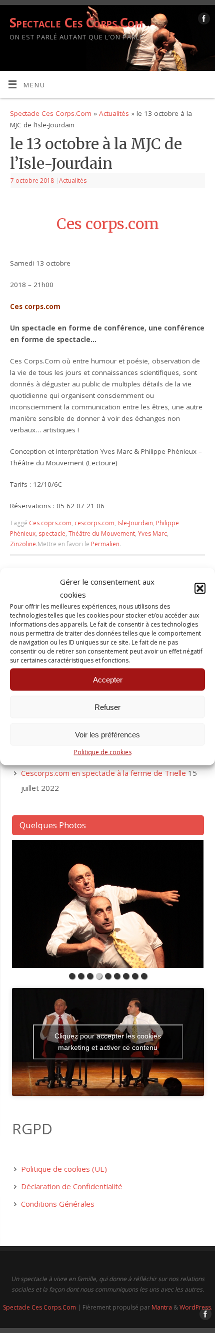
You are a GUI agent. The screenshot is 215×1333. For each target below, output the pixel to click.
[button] (200, 588)
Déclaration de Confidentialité (71, 1186)
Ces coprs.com (50, 523)
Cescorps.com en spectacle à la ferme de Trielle (103, 773)
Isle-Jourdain (135, 523)
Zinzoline (23, 544)
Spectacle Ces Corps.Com (76, 22)
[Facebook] (203, 20)
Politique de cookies (103, 752)
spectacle (52, 533)
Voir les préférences (107, 734)
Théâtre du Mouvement (101, 533)
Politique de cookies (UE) (64, 1169)
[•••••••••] (108, 904)
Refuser (107, 706)
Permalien (105, 544)
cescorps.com (94, 523)
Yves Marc (152, 533)
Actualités (114, 113)
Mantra (162, 1307)
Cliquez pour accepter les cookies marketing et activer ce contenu (107, 1041)
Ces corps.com (107, 224)
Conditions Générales (57, 1204)
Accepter (107, 679)
